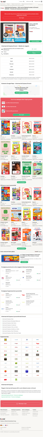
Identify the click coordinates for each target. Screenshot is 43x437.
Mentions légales (3, 427)
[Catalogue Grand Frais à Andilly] (5, 371)
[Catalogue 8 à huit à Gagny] (16, 367)
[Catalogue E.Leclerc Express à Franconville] (38, 367)
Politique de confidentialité (26, 427)
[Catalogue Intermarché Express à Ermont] (16, 375)
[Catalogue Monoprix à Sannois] (38, 347)
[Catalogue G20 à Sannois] (5, 354)
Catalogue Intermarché (26, 413)
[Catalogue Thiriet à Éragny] (5, 380)
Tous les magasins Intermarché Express (34, 52)
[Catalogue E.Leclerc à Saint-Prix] (16, 339)
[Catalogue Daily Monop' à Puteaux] (5, 359)
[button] (21, 33)
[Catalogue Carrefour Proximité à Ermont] (27, 359)
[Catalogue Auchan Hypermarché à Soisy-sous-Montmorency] (5, 343)
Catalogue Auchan (25, 411)
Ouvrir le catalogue (35, 41)
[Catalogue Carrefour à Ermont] (27, 339)
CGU (1, 428)
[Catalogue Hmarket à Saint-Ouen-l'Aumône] (16, 380)
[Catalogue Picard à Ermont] (27, 347)
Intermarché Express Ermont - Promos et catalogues (12, 395)
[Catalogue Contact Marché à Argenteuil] (16, 359)
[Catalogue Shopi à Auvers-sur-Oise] (27, 371)
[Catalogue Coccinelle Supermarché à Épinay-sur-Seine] (27, 354)
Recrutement (35, 415)
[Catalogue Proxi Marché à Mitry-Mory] (16, 363)
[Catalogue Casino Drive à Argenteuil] (27, 367)
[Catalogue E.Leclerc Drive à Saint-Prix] (5, 363)
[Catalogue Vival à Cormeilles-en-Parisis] (16, 351)
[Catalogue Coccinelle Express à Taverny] (16, 371)
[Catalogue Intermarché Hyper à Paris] (27, 375)
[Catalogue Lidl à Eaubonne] (5, 339)
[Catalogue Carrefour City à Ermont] (5, 347)
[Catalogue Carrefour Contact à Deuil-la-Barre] (27, 363)
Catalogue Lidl (13, 411)
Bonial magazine (3, 413)
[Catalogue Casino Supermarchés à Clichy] (5, 351)
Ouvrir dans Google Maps (21, 92)
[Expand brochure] (14, 33)
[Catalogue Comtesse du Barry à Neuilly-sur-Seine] (5, 367)
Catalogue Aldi (24, 414)
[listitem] (5, 130)
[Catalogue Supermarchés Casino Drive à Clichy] (5, 375)
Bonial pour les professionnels (35, 414)
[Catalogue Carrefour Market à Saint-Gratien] (27, 343)
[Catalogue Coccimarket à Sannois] (38, 354)
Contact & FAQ (35, 411)
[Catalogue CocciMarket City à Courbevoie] (38, 371)
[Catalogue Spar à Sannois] (38, 351)
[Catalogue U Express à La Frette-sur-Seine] (27, 351)
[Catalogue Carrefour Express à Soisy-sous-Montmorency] (38, 359)
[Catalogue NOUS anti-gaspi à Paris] (38, 375)
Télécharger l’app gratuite (4, 414)
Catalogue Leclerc (14, 413)
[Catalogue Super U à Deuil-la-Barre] (38, 339)
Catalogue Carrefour (14, 414)
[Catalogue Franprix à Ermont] (16, 354)
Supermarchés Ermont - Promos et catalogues (10, 396)
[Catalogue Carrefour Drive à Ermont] (38, 363)
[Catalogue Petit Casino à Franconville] (16, 347)
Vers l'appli (21, 17)
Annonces (39, 4)
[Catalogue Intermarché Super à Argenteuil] (16, 343)
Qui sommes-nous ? (4, 411)
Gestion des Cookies (25, 428)
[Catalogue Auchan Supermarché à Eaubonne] (38, 343)
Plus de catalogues (21, 182)
